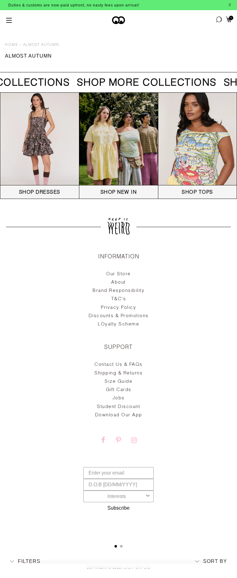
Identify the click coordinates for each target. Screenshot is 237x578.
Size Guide (118, 381)
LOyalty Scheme (118, 324)
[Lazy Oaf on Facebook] (103, 441)
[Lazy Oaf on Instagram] (134, 441)
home (11, 45)
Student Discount (118, 407)
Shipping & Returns (118, 373)
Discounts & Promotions (119, 316)
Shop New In (119, 192)
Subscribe (118, 508)
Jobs (119, 398)
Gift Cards (118, 390)
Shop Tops (197, 192)
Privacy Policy (118, 307)
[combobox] (117, 496)
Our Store (118, 274)
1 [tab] (115, 546)
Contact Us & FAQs (118, 364)
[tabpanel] (118, 392)
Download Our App (118, 415)
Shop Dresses (39, 192)
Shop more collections (143, 83)
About (118, 282)
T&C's (118, 299)
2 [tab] (121, 546)
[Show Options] (148, 496)
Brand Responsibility (118, 291)
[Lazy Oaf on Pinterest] (118, 441)
